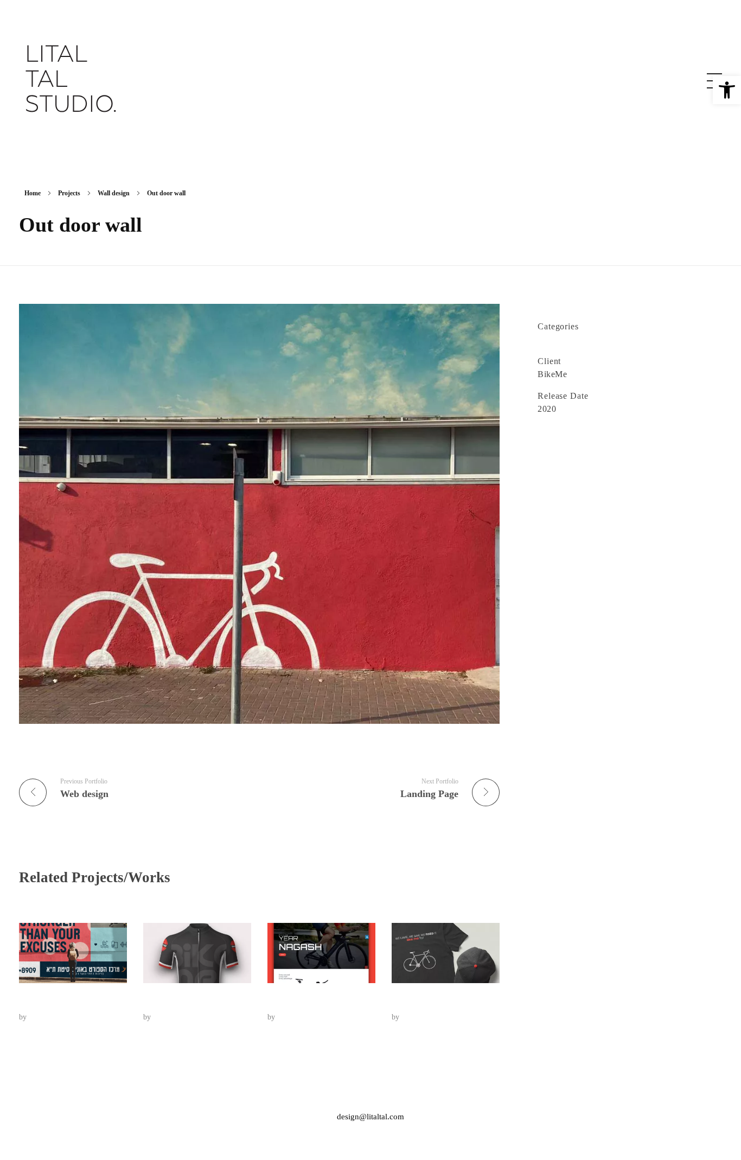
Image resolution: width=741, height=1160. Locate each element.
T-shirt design (420, 1001)
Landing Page (296, 1001)
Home (32, 193)
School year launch (59, 1001)
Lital (36, 1016)
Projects (69, 193)
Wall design (114, 193)
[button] (727, 90)
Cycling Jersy (171, 1001)
